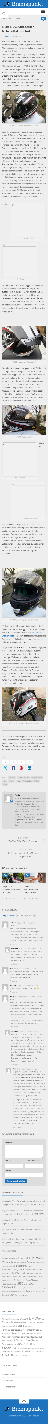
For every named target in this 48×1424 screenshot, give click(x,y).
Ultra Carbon (27, 781)
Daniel (7, 36)
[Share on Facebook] (13, 765)
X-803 (36, 781)
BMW (33, 1258)
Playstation (20, 1280)
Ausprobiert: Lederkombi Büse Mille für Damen (11, 889)
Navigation (37, 1276)
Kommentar (10, 1142)
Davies (26, 777)
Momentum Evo (7, 1273)
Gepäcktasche (40, 1262)
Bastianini (12, 777)
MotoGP (11, 781)
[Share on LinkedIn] (29, 765)
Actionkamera (13, 1259)
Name (8, 1161)
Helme (18, 19)
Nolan (19, 781)
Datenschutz (9, 1374)
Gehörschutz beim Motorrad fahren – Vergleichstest (31, 889)
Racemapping (7, 1284)
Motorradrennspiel (23, 1276)
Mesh (30, 1269)
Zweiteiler (25, 1295)
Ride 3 (16, 1284)
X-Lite (5, 784)
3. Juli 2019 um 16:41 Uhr (28, 1069)
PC (14, 1279)
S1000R (30, 1283)
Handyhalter (10, 1266)
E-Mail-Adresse (32, 1161)
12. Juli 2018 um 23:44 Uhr (28, 986)
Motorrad (25, 1273)
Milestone (37, 1269)
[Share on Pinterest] (21, 765)
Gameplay (31, 1262)
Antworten (14, 944)
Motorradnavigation (36, 1273)
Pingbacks (29, 915)
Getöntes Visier (36, 777)
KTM (25, 1269)
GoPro (4, 1266)
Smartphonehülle (7, 1291)
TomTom (41, 1291)
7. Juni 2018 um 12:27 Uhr (26, 923)
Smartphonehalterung (38, 1288)
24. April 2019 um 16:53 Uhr (31, 949)
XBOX (11, 1294)
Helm (5, 781)
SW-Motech (28, 1291)
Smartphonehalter (25, 1288)
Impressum (9, 1380)
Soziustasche (17, 1291)
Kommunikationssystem (12, 1269)
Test (36, 1291)
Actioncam (5, 1259)
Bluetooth (23, 1258)
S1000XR (7, 1287)
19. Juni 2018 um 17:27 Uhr (26, 969)
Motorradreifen (8, 1276)
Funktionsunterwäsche (19, 1262)
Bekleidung (7, 19)
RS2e (21, 1283)
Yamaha (18, 1295)
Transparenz (9, 1387)
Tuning (5, 1295)
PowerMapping (32, 1280)
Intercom (29, 1266)
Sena (16, 1287)
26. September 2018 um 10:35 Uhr (29, 997)
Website (8, 1170)
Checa (20, 777)
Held (17, 1265)
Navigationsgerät (7, 1280)
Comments (12, 915)
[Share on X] (5, 765)
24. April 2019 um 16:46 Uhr (31, 1031)
